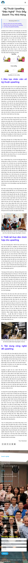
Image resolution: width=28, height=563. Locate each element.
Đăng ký (5, 553)
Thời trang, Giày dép (5, 484)
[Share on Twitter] (5, 444)
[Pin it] (7, 444)
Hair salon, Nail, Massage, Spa (7, 494)
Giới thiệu (3, 459)
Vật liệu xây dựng (5, 501)
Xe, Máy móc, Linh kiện (6, 503)
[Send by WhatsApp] (10, 444)
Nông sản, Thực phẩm (6, 496)
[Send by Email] (15, 444)
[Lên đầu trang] (25, 559)
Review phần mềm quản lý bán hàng (8, 476)
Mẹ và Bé (3, 507)
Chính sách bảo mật (5, 461)
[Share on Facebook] (3, 444)
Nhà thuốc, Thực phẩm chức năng (8, 499)
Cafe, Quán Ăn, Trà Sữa (6, 486)
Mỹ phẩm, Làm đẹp (5, 492)
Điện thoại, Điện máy (5, 490)
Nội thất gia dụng (5, 505)
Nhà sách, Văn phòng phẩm (7, 509)
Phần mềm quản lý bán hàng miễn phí (9, 466)
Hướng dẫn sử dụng (5, 463)
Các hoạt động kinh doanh (7, 474)
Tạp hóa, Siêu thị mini (6, 488)
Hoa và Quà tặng (5, 511)
